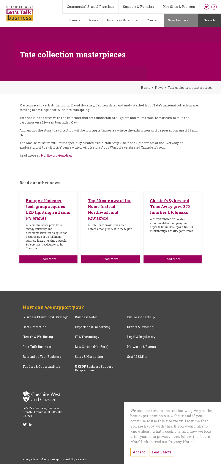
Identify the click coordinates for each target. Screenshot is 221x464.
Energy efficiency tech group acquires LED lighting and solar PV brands (48, 209)
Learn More (162, 452)
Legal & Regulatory (141, 337)
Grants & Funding (140, 327)
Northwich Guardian (56, 155)
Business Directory (122, 20)
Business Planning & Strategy (45, 317)
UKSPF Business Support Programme (94, 368)
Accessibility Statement (74, 459)
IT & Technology (87, 337)
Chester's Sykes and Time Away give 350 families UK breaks (170, 206)
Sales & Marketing (89, 357)
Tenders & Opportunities (41, 367)
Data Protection (35, 327)
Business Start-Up (141, 317)
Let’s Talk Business (37, 347)
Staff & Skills (137, 357)
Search (209, 20)
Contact (153, 20)
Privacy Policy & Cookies (35, 459)
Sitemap (54, 459)
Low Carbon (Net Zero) (91, 347)
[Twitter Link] (206, 7)
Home (146, 88)
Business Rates (86, 317)
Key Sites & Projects (179, 6)
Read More (48, 259)
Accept (139, 452)
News (93, 20)
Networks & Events (141, 347)
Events (74, 20)
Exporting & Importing (92, 327)
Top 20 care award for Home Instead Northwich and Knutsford (109, 209)
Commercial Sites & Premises (90, 6)
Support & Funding (138, 6)
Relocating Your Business (42, 357)
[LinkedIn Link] (214, 7)
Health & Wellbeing (38, 337)
